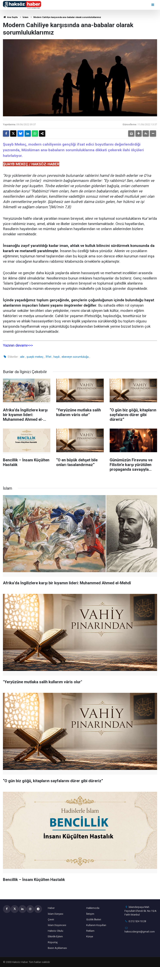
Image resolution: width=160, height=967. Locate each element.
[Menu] (153, 5)
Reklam (90, 930)
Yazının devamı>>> (18, 345)
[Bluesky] (20, 133)
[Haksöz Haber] (22, 4)
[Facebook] (6, 133)
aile (22, 357)
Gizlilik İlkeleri (93, 919)
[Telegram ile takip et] (38, 909)
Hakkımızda (92, 908)
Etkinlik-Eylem (55, 936)
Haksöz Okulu (55, 930)
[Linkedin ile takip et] (22, 909)
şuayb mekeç (35, 357)
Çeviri (51, 919)
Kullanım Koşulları (96, 925)
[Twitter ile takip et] (15, 909)
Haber (51, 908)
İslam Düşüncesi (57, 925)
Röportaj (53, 942)
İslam (25, 17)
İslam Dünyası (55, 913)
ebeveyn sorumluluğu (75, 357)
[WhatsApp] (35, 133)
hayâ (56, 357)
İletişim (90, 913)
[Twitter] (13, 133)
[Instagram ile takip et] (30, 909)
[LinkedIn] (28, 133)
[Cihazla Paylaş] (42, 133)
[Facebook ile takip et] (7, 909)
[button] (138, 133)
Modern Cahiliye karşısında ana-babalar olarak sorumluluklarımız (67, 17)
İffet (48, 357)
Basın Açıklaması (57, 948)
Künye (89, 936)
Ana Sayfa (12, 17)
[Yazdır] (131, 133)
